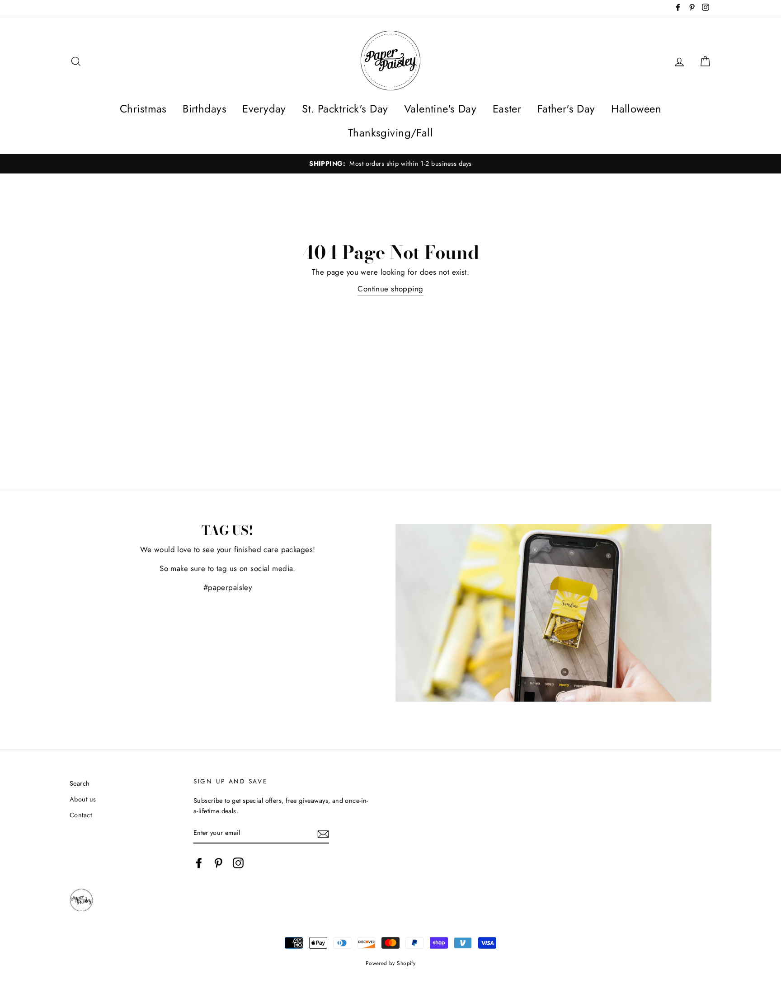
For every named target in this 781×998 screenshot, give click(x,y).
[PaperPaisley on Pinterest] (218, 862)
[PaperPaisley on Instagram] (238, 862)
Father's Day (566, 109)
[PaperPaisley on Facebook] (198, 862)
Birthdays (204, 109)
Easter (507, 109)
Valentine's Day (440, 109)
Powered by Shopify (391, 963)
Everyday (264, 109)
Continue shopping (390, 288)
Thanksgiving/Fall (390, 133)
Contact (81, 815)
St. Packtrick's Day (345, 109)
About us (83, 799)
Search (80, 783)
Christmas (143, 109)
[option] (390, 164)
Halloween (636, 109)
